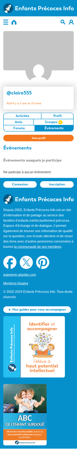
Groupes (53, 122)
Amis (18, 122)
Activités (22, 116)
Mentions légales (15, 283)
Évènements (54, 128)
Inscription (57, 184)
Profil (57, 116)
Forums (19, 128)
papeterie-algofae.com (19, 274)
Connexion (20, 184)
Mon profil (38, 138)
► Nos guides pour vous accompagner (37, 309)
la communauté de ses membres (37, 246)
